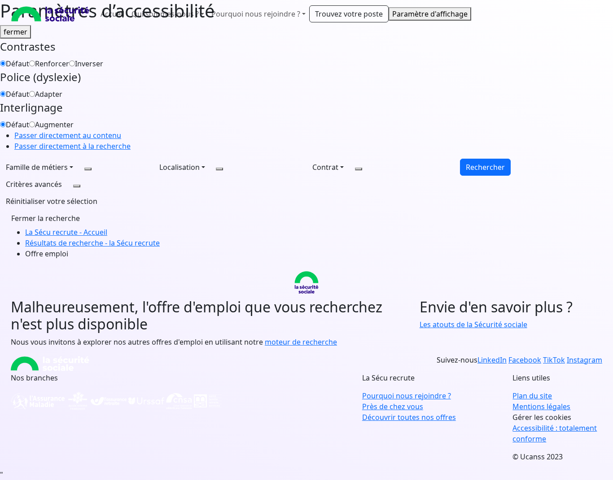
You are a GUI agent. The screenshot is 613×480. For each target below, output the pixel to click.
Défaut (17, 64)
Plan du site (532, 396)
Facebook (524, 360)
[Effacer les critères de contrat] (358, 169)
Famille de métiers (37, 167)
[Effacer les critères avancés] (76, 186)
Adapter (48, 94)
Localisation (179, 167)
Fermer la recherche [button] (45, 218)
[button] (51, 201)
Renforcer (52, 64)
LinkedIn (492, 360)
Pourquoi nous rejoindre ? (406, 396)
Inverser (89, 64)
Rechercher (485, 167)
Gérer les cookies (541, 417)
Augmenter (54, 125)
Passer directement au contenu (67, 135)
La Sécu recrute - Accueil (66, 232)
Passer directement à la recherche (72, 146)
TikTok (554, 360)
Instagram (584, 360)
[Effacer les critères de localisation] (219, 169)
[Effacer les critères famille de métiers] (88, 169)
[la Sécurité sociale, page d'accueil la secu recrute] (50, 14)
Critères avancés (34, 184)
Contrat (325, 167)
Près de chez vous (392, 406)
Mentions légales (541, 406)
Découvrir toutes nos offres (409, 417)
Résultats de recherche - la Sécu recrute (92, 243)
